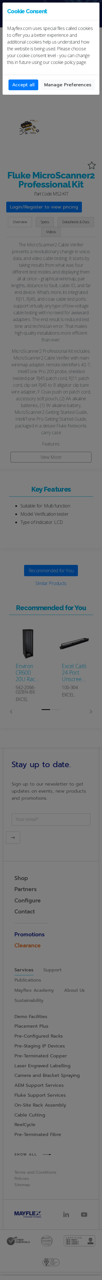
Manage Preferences (67, 84)
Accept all (23, 84)
